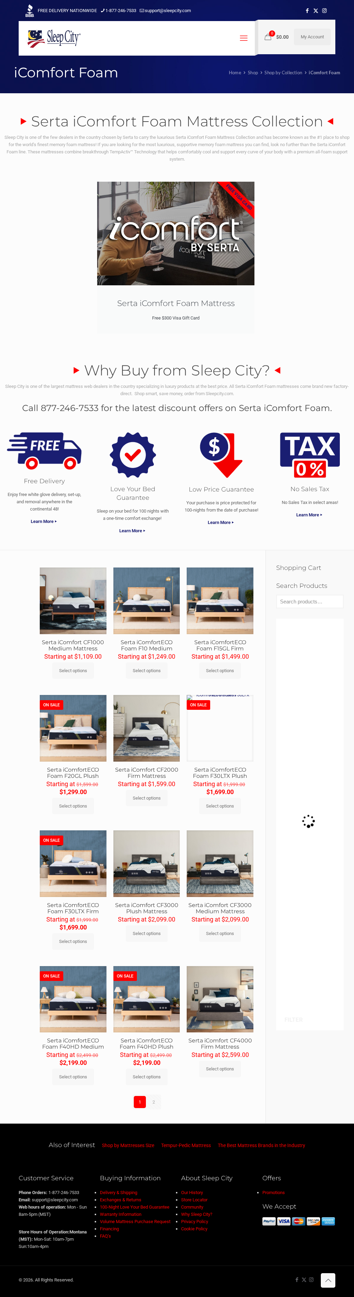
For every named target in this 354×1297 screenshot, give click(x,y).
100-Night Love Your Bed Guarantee (134, 1207)
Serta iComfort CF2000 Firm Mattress (146, 772)
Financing (109, 1228)
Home (235, 72)
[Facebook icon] (307, 11)
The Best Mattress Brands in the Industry (261, 1145)
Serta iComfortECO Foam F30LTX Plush (220, 772)
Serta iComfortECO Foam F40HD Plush (147, 1043)
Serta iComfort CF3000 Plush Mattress (146, 908)
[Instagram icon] (324, 11)
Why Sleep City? (196, 1214)
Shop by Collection (283, 72)
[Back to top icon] (328, 1280)
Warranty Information (120, 1214)
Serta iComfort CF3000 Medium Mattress (220, 908)
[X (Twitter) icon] (315, 11)
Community (192, 1207)
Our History (192, 1192)
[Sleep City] (53, 38)
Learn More (42, 521)
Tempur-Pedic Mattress (186, 1145)
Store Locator (194, 1199)
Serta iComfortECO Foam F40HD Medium (73, 1043)
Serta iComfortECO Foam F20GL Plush (73, 772)
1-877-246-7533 (120, 10)
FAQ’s (105, 1236)
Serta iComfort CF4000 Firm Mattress (220, 1043)
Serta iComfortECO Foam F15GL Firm (220, 645)
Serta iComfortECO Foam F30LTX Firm (73, 908)
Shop (253, 72)
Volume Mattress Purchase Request (135, 1221)
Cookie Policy (194, 1228)
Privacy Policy (194, 1221)
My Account (312, 36)
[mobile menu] (244, 38)
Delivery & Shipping (118, 1192)
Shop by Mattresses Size (128, 1145)
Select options (73, 670)
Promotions (273, 1192)
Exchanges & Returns (120, 1199)
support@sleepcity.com (168, 10)
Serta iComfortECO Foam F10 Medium (147, 645)
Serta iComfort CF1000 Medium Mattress (73, 645)
